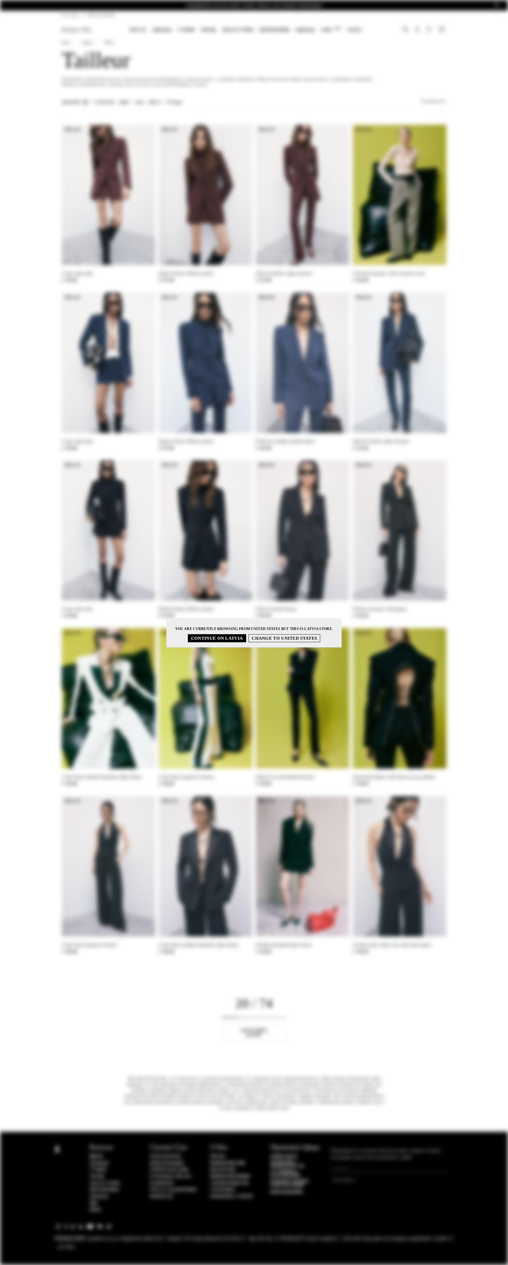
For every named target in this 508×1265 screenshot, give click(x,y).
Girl (330, 29)
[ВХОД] (418, 30)
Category (104, 102)
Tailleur (109, 42)
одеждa (162, 29)
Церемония (275, 29)
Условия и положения (285, 1173)
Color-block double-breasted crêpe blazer (102, 776)
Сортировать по (433, 101)
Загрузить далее (254, 1032)
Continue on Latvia (217, 638)
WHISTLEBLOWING (286, 1192)
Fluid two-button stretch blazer (285, 441)
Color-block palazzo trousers (186, 776)
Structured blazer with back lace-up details (394, 776)
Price (155, 102)
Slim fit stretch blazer (276, 608)
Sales (354, 29)
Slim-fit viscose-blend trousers (285, 776)
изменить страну (232, 1196)
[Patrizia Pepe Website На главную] (76, 30)
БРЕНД (217, 1156)
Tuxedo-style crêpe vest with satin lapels (392, 944)
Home (66, 42)
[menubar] (245, 30)
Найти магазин (169, 1170)
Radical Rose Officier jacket (186, 273)
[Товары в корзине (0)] (442, 30)
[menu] (245, 30)
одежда (305, 29)
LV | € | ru (70, 15)
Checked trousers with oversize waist (389, 273)
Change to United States (284, 638)
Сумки (186, 29)
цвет (125, 102)
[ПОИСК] (405, 30)
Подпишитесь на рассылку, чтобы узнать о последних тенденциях (254, 5)
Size (139, 102)
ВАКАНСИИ (222, 1170)
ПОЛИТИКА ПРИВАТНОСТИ (287, 1164)
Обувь (208, 29)
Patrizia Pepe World (230, 1176)
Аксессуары (238, 29)
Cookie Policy (284, 1156)
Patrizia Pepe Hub (227, 1163)
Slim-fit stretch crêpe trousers (284, 273)
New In (137, 29)
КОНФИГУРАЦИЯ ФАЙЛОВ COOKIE (289, 1183)
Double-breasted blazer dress (284, 944)
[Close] (496, 5)
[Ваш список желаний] (430, 30)
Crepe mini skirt (77, 273)
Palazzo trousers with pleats (379, 608)
